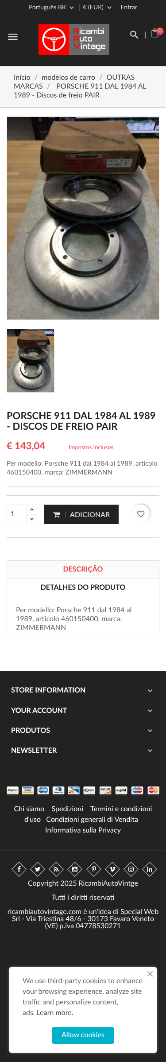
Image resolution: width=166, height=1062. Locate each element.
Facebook (19, 869)
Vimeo (112, 869)
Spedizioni (67, 809)
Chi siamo (29, 809)
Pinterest (93, 869)
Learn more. (55, 1013)
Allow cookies (83, 1035)
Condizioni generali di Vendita (92, 820)
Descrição (83, 569)
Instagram (131, 869)
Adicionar (89, 514)
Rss (56, 869)
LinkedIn (149, 869)
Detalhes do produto (83, 587)
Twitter (37, 869)
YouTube (74, 869)
